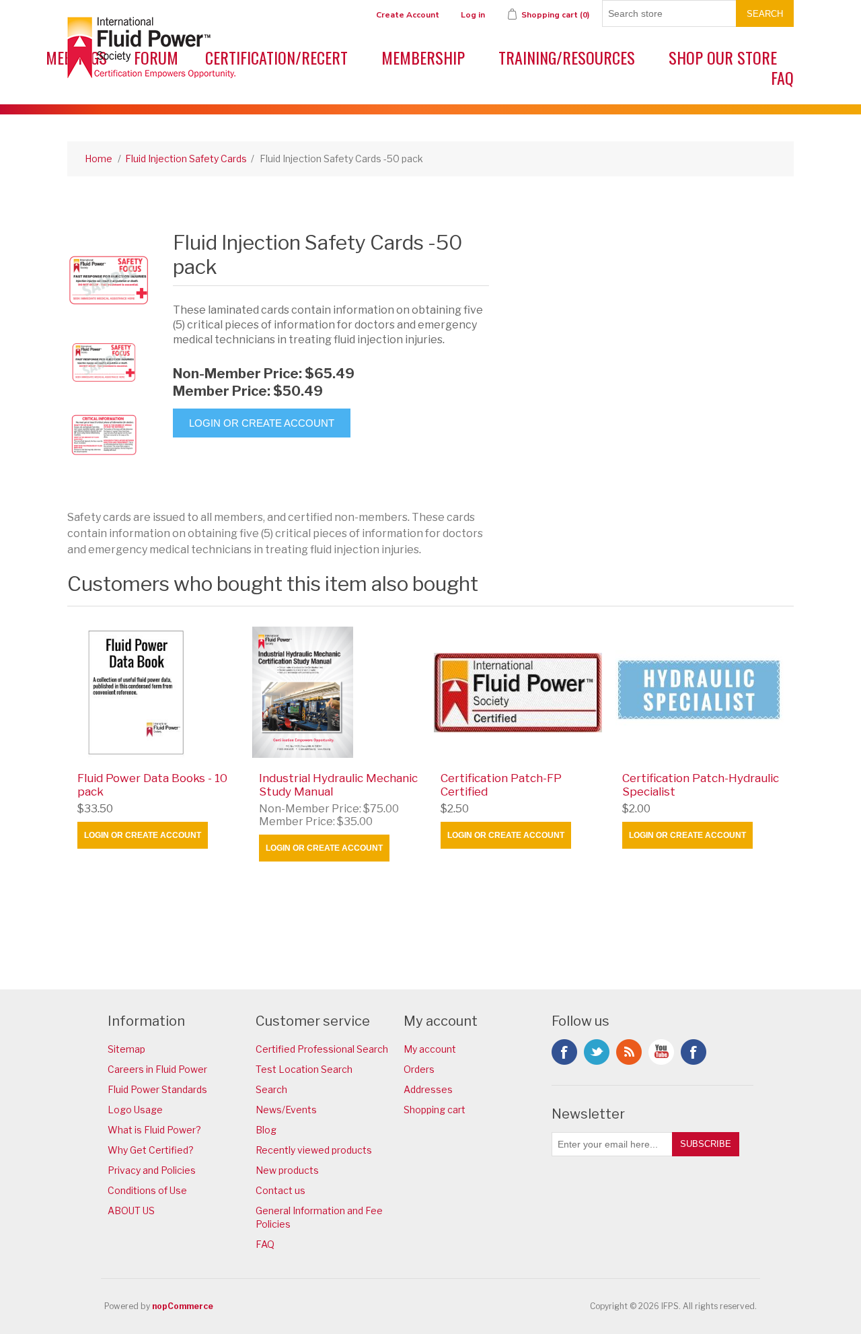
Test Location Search (304, 1069)
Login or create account (142, 835)
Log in (473, 14)
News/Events (286, 1109)
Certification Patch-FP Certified (501, 784)
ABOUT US (131, 1210)
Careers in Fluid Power (157, 1069)
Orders (419, 1069)
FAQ (782, 77)
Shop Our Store (723, 57)
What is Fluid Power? (154, 1129)
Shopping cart (434, 1109)
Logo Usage (135, 1109)
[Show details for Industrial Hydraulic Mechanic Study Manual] (339, 692)
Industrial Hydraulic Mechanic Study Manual (338, 784)
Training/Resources (566, 57)
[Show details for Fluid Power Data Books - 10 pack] (158, 692)
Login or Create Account (261, 423)
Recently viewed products (314, 1150)
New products (287, 1170)
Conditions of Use (147, 1190)
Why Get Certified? (151, 1150)
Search (765, 14)
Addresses (428, 1089)
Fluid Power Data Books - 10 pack (152, 784)
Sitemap (126, 1049)
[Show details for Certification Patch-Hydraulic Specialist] (702, 692)
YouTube (661, 1052)
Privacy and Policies (152, 1170)
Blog (266, 1129)
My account (430, 1049)
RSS (629, 1052)
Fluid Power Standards (157, 1089)
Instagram (693, 1052)
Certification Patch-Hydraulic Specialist (700, 784)
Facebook (564, 1052)
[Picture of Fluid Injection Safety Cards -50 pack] (104, 361)
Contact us (280, 1190)
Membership (423, 57)
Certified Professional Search (322, 1049)
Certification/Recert (276, 57)
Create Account (407, 14)
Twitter (596, 1052)
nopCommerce (182, 1306)
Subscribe (705, 1144)
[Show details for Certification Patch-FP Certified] (521, 692)
